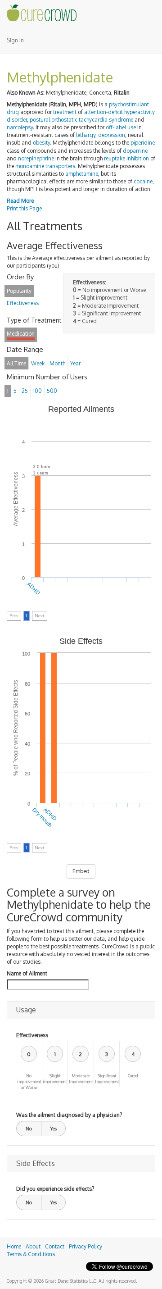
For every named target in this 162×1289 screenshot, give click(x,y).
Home (14, 1246)
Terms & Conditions (31, 1254)
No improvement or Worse (29, 1081)
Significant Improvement (107, 1078)
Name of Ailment (27, 973)
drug (13, 112)
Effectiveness (32, 1035)
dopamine (135, 150)
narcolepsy (20, 127)
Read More (20, 200)
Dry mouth (42, 817)
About (33, 1246)
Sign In (15, 40)
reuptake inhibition (126, 158)
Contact (54, 1246)
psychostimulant (129, 104)
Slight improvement (55, 1078)
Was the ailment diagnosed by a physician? (69, 1114)
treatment (64, 112)
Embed (81, 871)
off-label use (121, 127)
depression (111, 135)
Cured (133, 1075)
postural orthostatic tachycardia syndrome (81, 119)
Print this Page (24, 208)
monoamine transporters (45, 166)
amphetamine (81, 173)
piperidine (142, 142)
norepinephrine (36, 158)
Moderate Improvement (81, 1078)
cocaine (143, 181)
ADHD (34, 589)
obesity (41, 142)
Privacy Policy (85, 1246)
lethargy (85, 135)
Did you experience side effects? (55, 1188)
